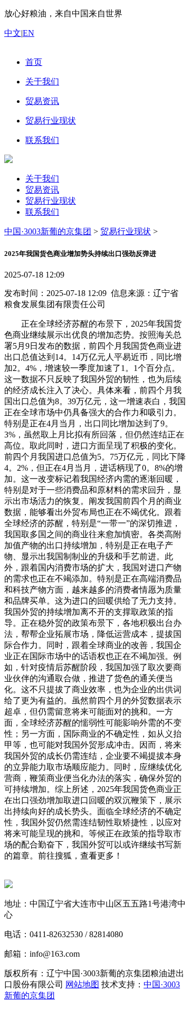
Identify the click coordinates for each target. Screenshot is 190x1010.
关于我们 (42, 178)
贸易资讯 (42, 189)
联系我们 (42, 211)
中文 (12, 32)
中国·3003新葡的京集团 (47, 231)
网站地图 (82, 984)
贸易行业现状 (50, 200)
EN (28, 32)
